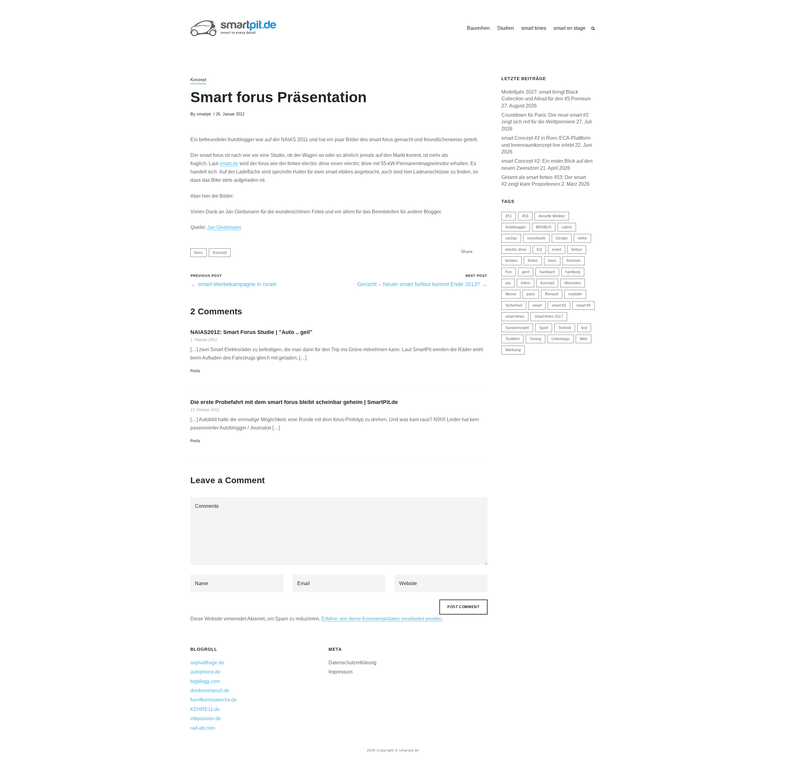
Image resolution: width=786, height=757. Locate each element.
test (584, 328)
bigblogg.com (205, 681)
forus (198, 252)
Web (583, 339)
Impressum (340, 671)
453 (525, 216)
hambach (547, 272)
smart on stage (570, 28)
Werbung (513, 350)
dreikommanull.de (209, 690)
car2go (511, 238)
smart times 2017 (549, 316)
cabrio (567, 227)
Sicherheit (513, 305)
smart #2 (559, 305)
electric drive (516, 249)
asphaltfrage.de (207, 662)
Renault (551, 294)
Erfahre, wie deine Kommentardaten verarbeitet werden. (382, 618)
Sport (543, 328)
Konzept (198, 79)
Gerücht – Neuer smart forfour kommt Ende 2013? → (422, 284)
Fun (508, 272)
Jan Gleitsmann (224, 227)
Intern (525, 283)
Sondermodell (517, 328)
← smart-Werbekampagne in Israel (233, 284)
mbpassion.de (205, 718)
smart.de (229, 163)
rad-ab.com (202, 728)
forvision (573, 260)
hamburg (572, 272)
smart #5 (583, 305)
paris (531, 294)
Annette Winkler (552, 216)
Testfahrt (512, 339)
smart (537, 305)
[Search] (593, 28)
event (556, 249)
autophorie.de (205, 671)
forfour (576, 249)
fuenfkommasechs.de (213, 699)
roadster (575, 294)
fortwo (533, 260)
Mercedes (572, 283)
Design (562, 238)
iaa (508, 283)
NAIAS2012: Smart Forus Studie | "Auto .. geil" (251, 332)
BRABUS (543, 227)
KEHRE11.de (205, 709)
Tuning (535, 339)
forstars (511, 260)
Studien (505, 28)
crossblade (536, 238)
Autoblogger (515, 227)
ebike (582, 238)
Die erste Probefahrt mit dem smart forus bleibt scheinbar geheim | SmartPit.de (294, 402)
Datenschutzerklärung (352, 662)
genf (525, 272)
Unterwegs (560, 339)
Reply (195, 371)
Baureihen (478, 28)
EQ (539, 249)
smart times (533, 28)
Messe (510, 294)
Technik (564, 328)
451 (508, 216)
